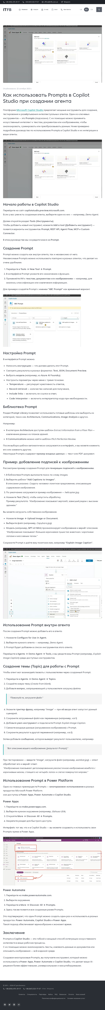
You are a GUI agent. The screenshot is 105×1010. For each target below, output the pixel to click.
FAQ (56, 994)
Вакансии (62, 994)
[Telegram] (18, 1004)
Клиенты (22, 994)
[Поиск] (99, 9)
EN (92, 9)
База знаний (80, 994)
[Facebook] (5, 1004)
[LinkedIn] (14, 1004)
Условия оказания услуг (76, 998)
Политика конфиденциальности (53, 998)
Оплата (71, 994)
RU (86, 9)
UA (81, 9)
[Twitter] (9, 1004)
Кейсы (50, 994)
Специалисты (32, 994)
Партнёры (42, 994)
